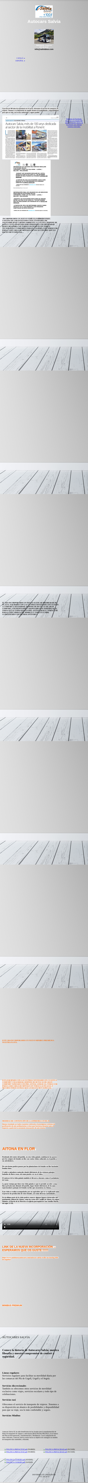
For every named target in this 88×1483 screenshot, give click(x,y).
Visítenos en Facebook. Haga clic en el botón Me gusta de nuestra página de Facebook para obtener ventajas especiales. (74, 123)
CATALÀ (20, 58)
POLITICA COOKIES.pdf (15, 1460)
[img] (44, 11)
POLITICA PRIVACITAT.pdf (16, 1449)
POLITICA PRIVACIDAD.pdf (56, 1449)
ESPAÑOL (19, 61)
